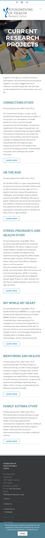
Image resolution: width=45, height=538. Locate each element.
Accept (22, 533)
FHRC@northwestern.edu (13, 494)
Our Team (9, 522)
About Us (8, 504)
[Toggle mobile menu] (40, 9)
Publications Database (10, 510)
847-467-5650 (15, 489)
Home (7, 498)
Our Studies (9, 517)
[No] (42, 530)
